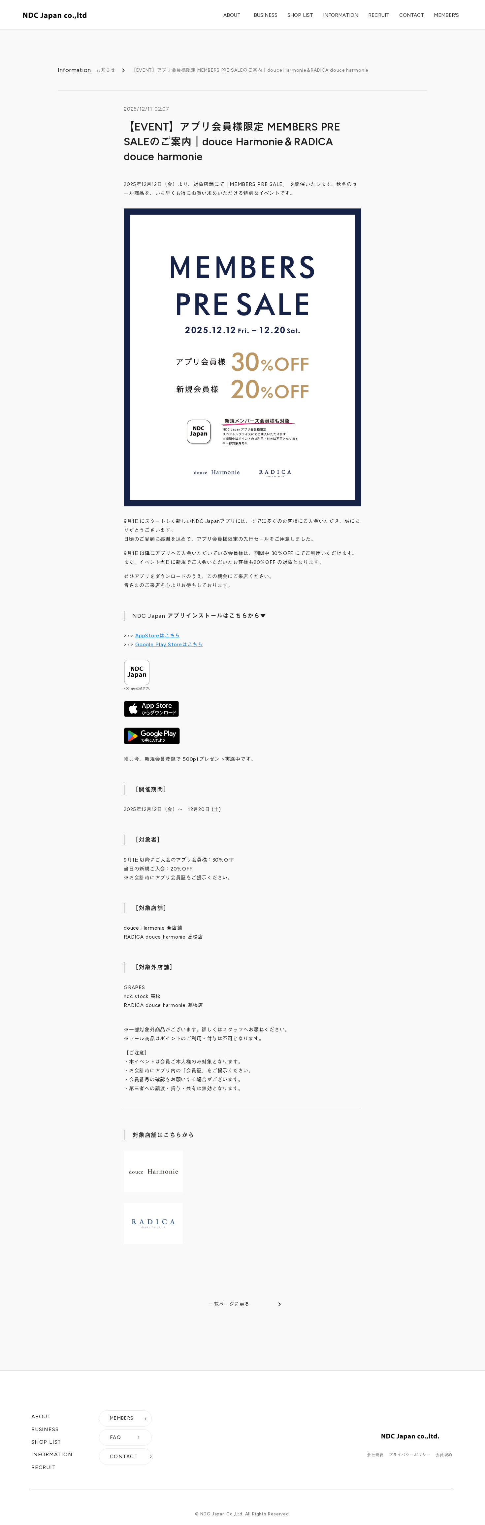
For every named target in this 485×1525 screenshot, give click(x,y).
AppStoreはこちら (157, 636)
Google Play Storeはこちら (169, 645)
